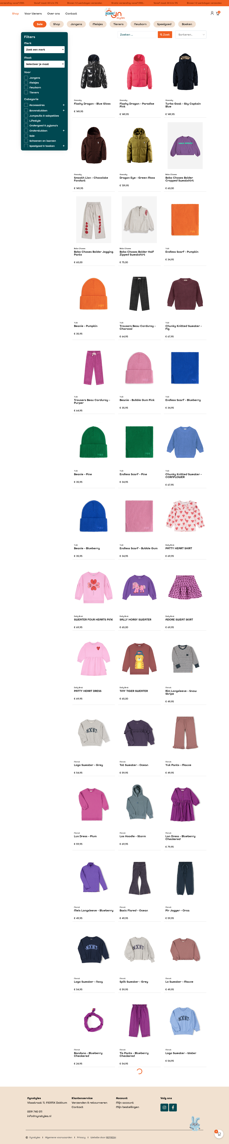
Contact (71, 13)
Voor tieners (33, 13)
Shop (15, 13)
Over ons (53, 13)
